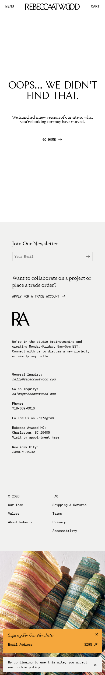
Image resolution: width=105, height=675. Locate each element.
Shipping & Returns (69, 505)
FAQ (55, 496)
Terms (57, 513)
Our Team (15, 505)
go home (49, 139)
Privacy (59, 522)
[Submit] (84, 256)
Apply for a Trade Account (35, 296)
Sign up (90, 644)
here (55, 437)
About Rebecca (20, 522)
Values (13, 513)
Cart (95, 7)
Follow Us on (33, 418)
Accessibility (64, 530)
